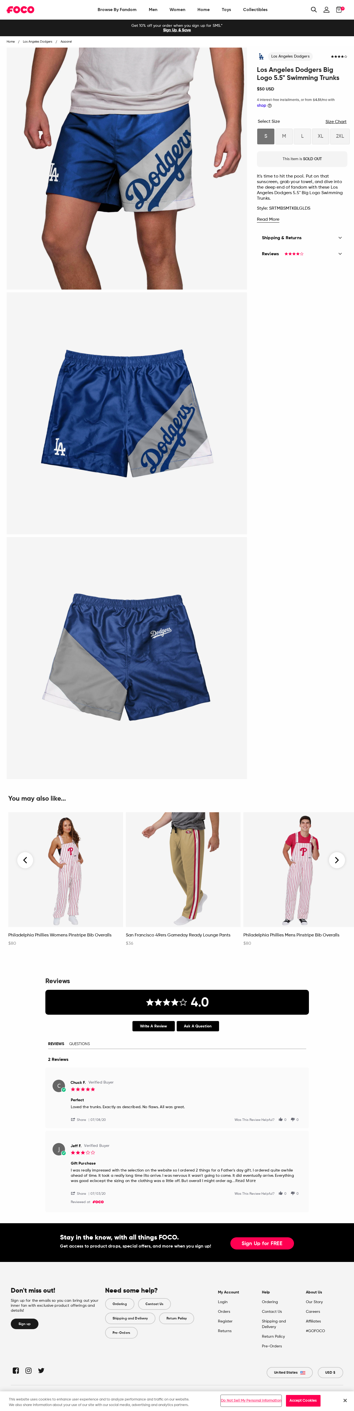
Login (223, 1302)
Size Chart (336, 122)
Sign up (25, 1324)
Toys (226, 9)
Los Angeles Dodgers (290, 56)
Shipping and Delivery (130, 1318)
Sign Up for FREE (262, 1243)
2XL (340, 136)
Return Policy (176, 1318)
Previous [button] (25, 860)
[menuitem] (117, 9)
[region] (177, 1401)
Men (153, 9)
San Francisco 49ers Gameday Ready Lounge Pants (178, 935)
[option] (177, 28)
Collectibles (255, 9)
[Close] (345, 1400)
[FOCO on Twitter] (40, 1370)
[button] (81, 1119)
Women (177, 9)
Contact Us (154, 1304)
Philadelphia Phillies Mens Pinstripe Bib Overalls (291, 935)
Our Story (314, 1302)
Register (225, 1321)
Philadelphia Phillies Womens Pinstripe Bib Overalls (59, 935)
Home (203, 9)
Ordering (120, 1304)
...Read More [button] (244, 1180)
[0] (337, 10)
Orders (224, 1312)
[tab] (153, 1026)
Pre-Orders (121, 1333)
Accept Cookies (303, 1400)
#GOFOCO (315, 1331)
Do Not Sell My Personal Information (251, 1400)
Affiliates (313, 1321)
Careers (313, 1312)
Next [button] (337, 860)
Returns (224, 1331)
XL (320, 136)
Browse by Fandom (117, 9)
